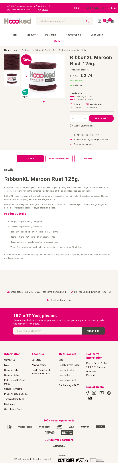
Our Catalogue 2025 (69, 385)
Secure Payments (13, 389)
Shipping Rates (12, 375)
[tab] (30, 158)
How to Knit (64, 375)
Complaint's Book (13, 409)
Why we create (39, 365)
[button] (78, 8)
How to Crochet (67, 370)
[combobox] (64, 21)
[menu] (59, 38)
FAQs (7, 365)
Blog (61, 360)
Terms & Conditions (14, 399)
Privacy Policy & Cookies (16, 394)
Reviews (88, 158)
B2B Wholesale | (95, 8)
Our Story (36, 360)
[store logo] (18, 21)
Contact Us (9, 360)
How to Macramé (67, 380)
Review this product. (79, 70)
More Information (59, 158)
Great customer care (20, 9)
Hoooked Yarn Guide (69, 365)
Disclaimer (9, 404)
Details (30, 158)
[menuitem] (15, 35)
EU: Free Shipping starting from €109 (28, 6)
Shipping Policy (12, 370)
